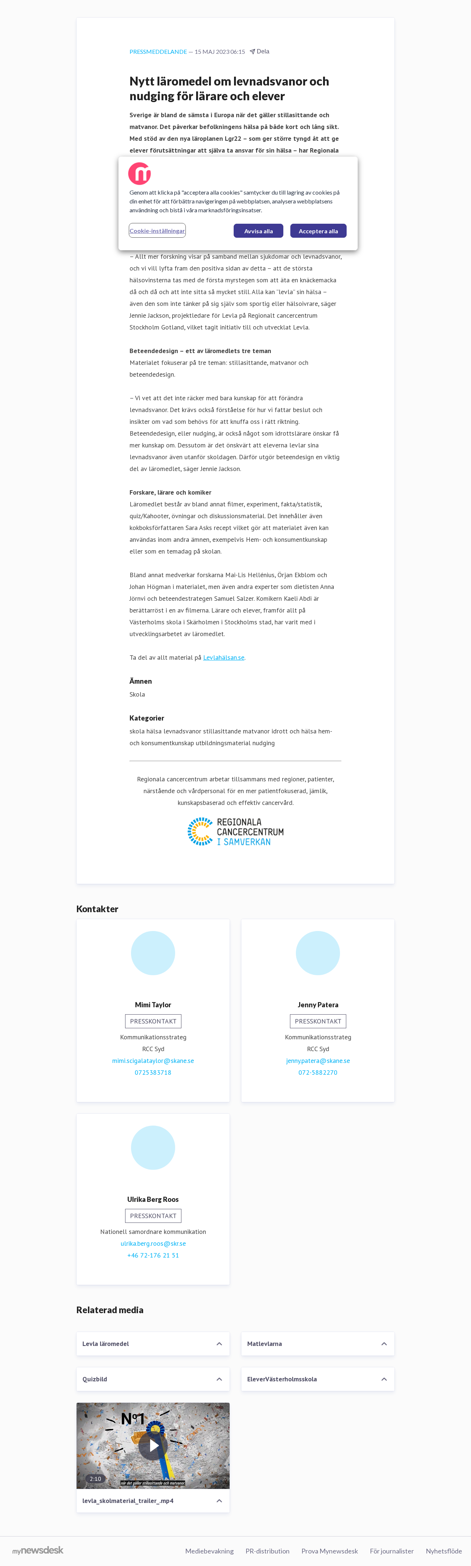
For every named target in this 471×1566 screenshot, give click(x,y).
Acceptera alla (318, 230)
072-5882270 (317, 1072)
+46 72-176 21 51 (153, 1255)
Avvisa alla (258, 230)
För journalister (392, 1551)
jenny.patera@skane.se (318, 1060)
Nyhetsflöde (444, 1551)
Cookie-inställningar (157, 230)
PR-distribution (267, 1551)
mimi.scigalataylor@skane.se (153, 1060)
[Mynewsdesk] (38, 1551)
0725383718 (153, 1072)
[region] (238, 203)
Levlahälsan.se (223, 657)
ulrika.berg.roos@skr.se (153, 1243)
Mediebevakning (209, 1551)
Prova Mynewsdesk (329, 1551)
